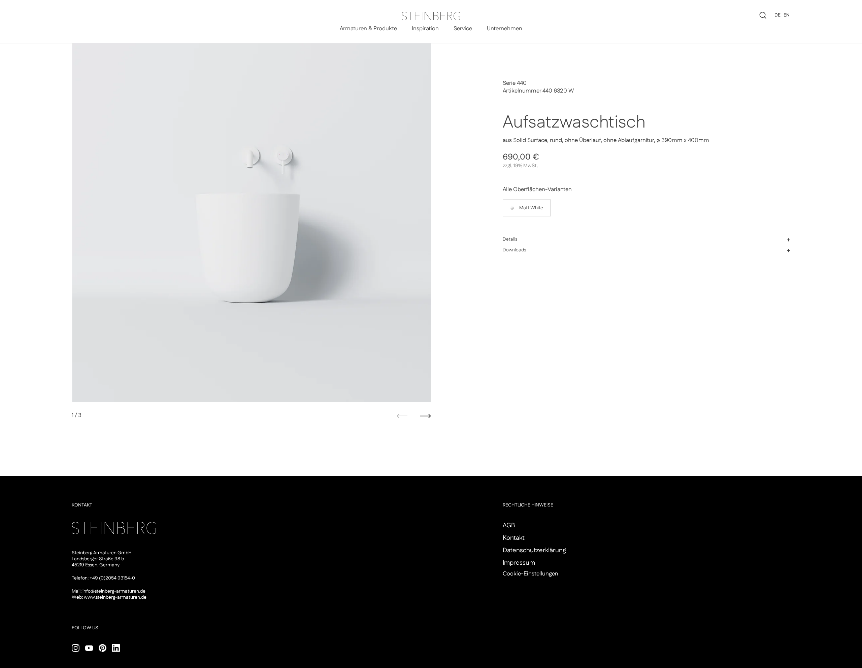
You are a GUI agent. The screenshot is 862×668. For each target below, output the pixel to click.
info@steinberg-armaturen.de (113, 591)
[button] (646, 240)
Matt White (531, 208)
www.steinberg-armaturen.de (115, 597)
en (787, 15)
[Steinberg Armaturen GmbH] (431, 16)
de (777, 15)
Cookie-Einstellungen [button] (530, 574)
